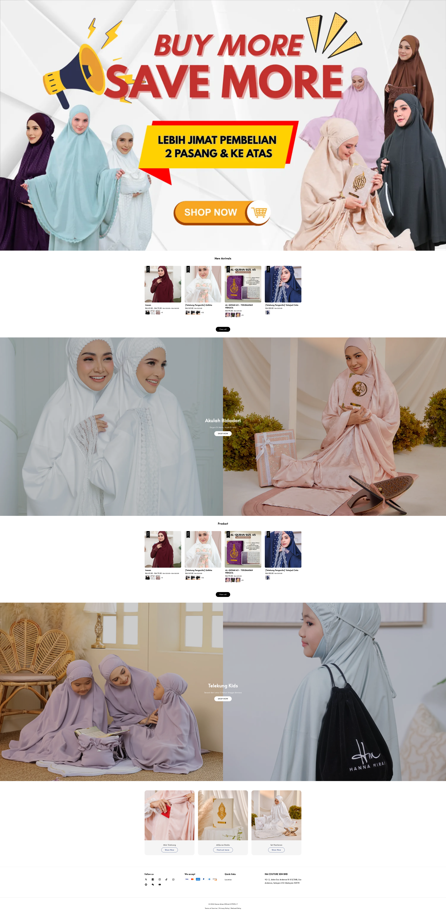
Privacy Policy (224, 908)
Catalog (156, 10)
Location (174, 10)
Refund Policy (236, 908)
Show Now (169, 850)
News (166, 10)
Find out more (223, 850)
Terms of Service (211, 908)
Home (148, 10)
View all (223, 329)
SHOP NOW (223, 433)
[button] (288, 10)
